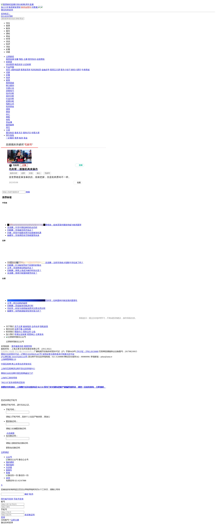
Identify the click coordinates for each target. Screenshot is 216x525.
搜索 (28, 192)
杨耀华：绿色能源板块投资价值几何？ (24, 311)
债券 (8, 109)
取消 (31, 494)
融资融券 (10, 125)
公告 (34, 332)
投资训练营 (36, 70)
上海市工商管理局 (9, 378)
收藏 (79, 182)
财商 (8, 80)
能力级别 (10, 85)
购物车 (9, 470)
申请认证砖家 (20, 334)
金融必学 (46, 70)
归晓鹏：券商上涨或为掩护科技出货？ (24, 270)
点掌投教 (27, 329)
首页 (8, 70)
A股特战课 (15, 70)
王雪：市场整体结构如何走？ (20, 268)
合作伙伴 (36, 326)
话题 (8, 72)
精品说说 (18, 64)
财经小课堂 (76, 70)
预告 (21, 59)
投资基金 (10, 106)
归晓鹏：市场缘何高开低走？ (20, 230)
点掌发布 (40, 334)
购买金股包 (26, 7)
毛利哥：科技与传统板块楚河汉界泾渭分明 (26, 308)
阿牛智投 (10, 135)
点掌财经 (10, 57)
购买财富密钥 (15, 7)
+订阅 (24, 165)
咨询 (8, 478)
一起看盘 (10, 138)
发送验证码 (30, 515)
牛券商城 (86, 70)
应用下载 (18, 329)
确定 (27, 494)
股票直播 (10, 59)
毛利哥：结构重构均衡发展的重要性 (61, 300)
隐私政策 (44, 326)
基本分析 (10, 96)
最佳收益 (10, 133)
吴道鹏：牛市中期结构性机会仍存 (22, 227)
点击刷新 (10, 433)
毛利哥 (16, 165)
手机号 (4, 509)
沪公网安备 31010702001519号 (14, 357)
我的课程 (10, 462)
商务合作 (27, 332)
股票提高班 (25, 70)
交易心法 (10, 88)
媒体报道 (27, 326)
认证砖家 (27, 64)
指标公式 (10, 104)
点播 (26, 59)
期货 (8, 112)
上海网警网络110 (8, 359)
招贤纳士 (31, 334)
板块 (21, 138)
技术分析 (10, 93)
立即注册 (15, 520)
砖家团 (9, 62)
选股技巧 (10, 91)
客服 (8, 473)
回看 (16, 59)
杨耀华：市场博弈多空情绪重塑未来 (23, 235)
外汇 (8, 114)
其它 (8, 127)
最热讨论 (27, 133)
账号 (3, 501)
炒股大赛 (36, 133)
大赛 (8, 130)
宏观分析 (10, 101)
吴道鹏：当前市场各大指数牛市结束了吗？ (64, 263)
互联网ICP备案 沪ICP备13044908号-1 (17, 351)
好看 (8, 75)
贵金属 (9, 122)
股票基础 (10, 83)
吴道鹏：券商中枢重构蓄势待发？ (22, 273)
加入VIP (4, 7)
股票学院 (28, 346)
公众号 (9, 457)
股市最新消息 (18, 346)
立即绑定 (5, 452)
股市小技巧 (65, 70)
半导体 (4, 203)
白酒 (4, 278)
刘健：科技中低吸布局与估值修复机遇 (24, 233)
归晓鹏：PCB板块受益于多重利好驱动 (24, 265)
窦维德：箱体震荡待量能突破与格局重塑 (63, 225)
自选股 (9, 467)
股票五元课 (55, 70)
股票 (16, 138)
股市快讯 (32, 59)
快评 (8, 77)
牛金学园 (10, 67)
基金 (26, 138)
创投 (8, 119)
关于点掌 (18, 326)
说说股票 (10, 64)
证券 (4, 241)
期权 (8, 117)
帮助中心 (18, 332)
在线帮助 (40, 59)
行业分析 (10, 99)
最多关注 (18, 133)
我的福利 (10, 465)
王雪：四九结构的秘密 (17, 303)
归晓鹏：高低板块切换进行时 (20, 306)
